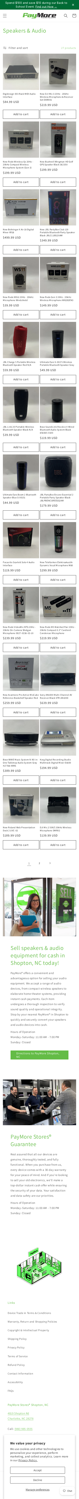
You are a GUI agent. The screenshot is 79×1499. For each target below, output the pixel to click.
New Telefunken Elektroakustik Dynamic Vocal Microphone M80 (56, 564)
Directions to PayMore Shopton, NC (37, 1054)
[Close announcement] (73, 5)
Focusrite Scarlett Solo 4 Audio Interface (19, 564)
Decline (37, 1480)
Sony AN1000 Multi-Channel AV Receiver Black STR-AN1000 (56, 696)
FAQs (11, 1390)
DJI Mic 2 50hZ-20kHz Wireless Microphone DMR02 (55, 829)
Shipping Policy (17, 1339)
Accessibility (15, 1382)
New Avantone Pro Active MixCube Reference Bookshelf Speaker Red (21, 696)
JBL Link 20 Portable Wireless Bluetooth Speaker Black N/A (18, 428)
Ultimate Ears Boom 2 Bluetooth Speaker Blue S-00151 (19, 496)
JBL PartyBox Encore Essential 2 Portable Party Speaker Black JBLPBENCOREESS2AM (56, 497)
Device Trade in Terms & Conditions (29, 1313)
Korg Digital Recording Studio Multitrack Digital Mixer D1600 (55, 761)
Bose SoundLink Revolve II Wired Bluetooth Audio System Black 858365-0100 (57, 429)
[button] (5, 15)
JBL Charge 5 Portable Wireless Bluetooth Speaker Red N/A (19, 364)
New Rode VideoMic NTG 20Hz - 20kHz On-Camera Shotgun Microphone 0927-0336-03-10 (19, 630)
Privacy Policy (16, 1347)
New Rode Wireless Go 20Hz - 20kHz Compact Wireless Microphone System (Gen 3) (18, 164)
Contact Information (20, 1373)
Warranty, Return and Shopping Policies (32, 1321)
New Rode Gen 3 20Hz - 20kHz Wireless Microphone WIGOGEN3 (56, 299)
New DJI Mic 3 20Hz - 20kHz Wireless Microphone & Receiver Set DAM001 (56, 96)
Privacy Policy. (28, 1460)
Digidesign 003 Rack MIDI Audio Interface (19, 95)
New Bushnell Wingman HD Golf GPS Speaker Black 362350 (56, 163)
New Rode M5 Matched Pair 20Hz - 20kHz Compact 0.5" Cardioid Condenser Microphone (58, 630)
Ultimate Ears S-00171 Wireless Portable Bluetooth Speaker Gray (57, 364)
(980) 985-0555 (24, 1429)
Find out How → (46, 6)
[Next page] (50, 863)
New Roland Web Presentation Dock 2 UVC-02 (19, 829)
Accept (38, 1470)
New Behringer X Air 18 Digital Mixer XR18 (18, 231)
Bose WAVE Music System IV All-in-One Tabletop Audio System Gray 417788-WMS (20, 762)
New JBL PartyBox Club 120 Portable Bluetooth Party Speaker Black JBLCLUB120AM (57, 232)
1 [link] (29, 863)
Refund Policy (16, 1365)
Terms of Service (18, 1356)
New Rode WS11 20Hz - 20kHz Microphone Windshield (18, 299)
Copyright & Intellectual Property (28, 1330)
